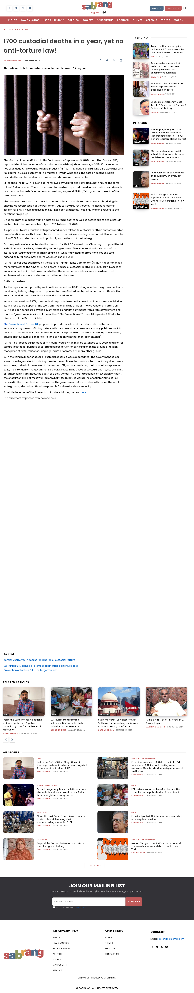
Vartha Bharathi (155, 727)
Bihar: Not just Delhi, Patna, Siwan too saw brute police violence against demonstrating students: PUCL (61, 819)
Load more (93, 865)
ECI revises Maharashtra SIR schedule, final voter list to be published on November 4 (167, 154)
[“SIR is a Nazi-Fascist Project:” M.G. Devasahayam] (166, 701)
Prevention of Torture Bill (23, 324)
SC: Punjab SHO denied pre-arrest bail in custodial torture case (41, 666)
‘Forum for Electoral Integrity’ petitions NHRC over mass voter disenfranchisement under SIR (167, 49)
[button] (184, 8)
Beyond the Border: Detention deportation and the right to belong (61, 845)
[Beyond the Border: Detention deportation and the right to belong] (18, 849)
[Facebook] (9, 8)
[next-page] (12, 740)
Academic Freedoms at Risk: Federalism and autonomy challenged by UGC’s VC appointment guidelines (166, 68)
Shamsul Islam (157, 208)
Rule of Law (21, 29)
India (153, 57)
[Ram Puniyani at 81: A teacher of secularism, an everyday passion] (141, 179)
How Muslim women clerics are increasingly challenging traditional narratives (167, 86)
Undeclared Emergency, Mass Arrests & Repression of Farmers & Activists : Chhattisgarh (169, 105)
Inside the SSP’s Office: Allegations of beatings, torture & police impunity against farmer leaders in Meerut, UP (62, 765)
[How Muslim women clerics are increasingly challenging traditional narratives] (141, 89)
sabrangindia (157, 143)
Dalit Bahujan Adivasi (140, 142)
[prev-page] (5, 740)
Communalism (157, 94)
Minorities (42, 840)
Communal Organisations (140, 207)
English (95, 12)
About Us (156, 8)
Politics (8, 29)
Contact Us (173, 8)
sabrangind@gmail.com (170, 938)
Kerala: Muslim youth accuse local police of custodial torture (39, 660)
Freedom (155, 112)
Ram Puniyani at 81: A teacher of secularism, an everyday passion (167, 176)
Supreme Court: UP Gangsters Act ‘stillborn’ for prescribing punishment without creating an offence (119, 723)
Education (156, 77)
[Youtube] (29, 8)
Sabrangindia (12, 60)
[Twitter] (16, 8)
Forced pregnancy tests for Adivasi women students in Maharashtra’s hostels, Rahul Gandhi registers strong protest (168, 134)
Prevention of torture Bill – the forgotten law (30, 670)
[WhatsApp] (23, 8)
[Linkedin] (114, 60)
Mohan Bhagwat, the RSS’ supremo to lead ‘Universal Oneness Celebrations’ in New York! (167, 199)
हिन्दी (104, 12)
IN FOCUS (140, 123)
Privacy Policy (80, 907)
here (83, 392)
